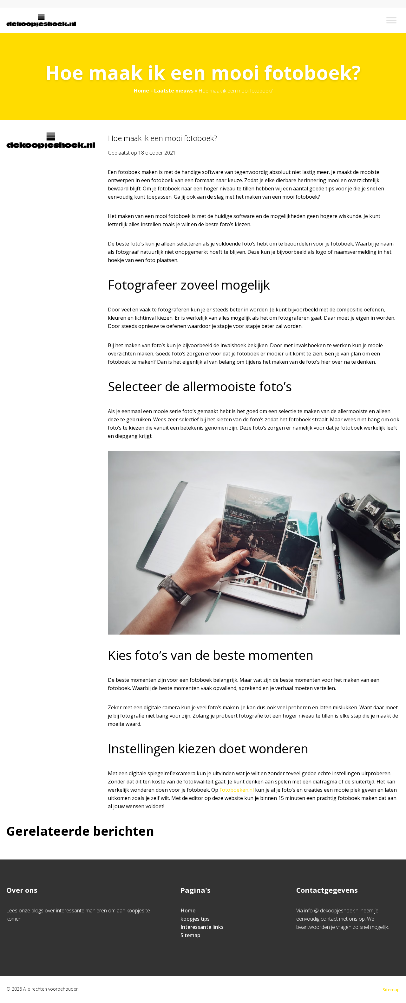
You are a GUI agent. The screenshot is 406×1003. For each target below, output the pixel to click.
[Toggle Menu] (391, 20)
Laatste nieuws (173, 90)
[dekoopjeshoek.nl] (41, 20)
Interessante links (202, 926)
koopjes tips (195, 918)
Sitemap (190, 935)
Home (141, 90)
